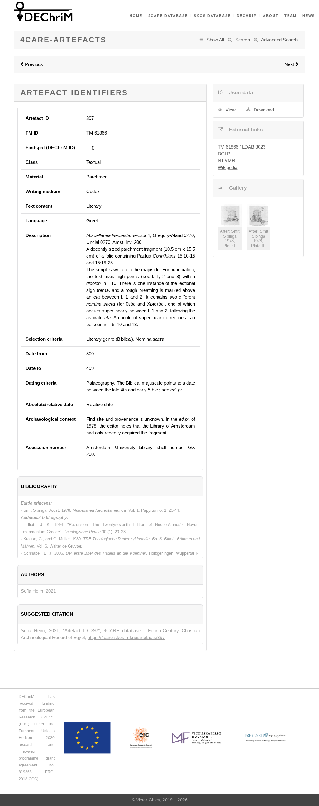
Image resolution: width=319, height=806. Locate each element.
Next (289, 64)
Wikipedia (227, 167)
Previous (33, 64)
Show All (215, 39)
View (231, 109)
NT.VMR (226, 160)
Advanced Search (279, 39)
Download (264, 109)
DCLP (224, 153)
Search (242, 39)
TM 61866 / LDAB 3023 (241, 146)
